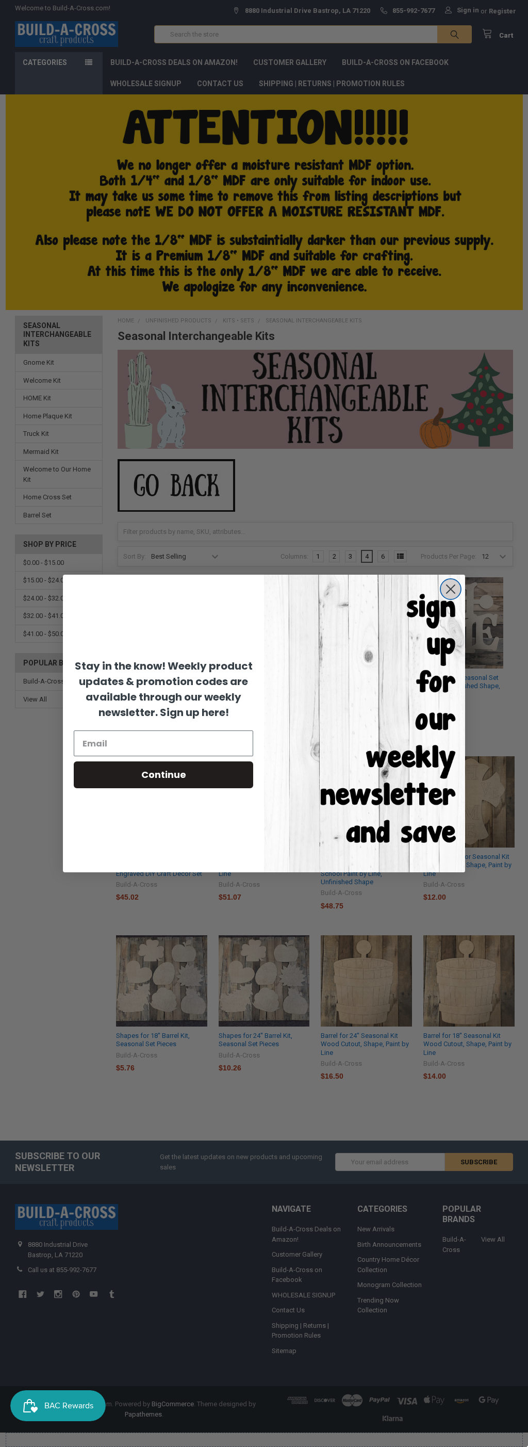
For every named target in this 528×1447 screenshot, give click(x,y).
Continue (163, 774)
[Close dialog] (450, 589)
